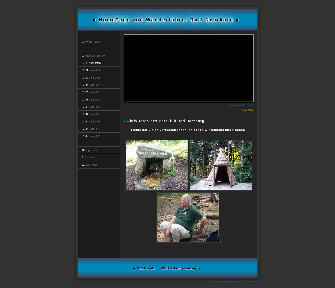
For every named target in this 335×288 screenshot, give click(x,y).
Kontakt (88, 157)
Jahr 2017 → (93, 107)
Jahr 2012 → (93, 70)
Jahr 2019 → (93, 121)
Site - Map (89, 165)
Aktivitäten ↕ (92, 63)
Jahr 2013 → (93, 77)
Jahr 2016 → (93, 99)
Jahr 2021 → (93, 136)
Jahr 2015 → (93, 92)
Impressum (90, 150)
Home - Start (91, 41)
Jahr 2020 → (93, 129)
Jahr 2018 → (93, 114)
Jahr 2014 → (93, 85)
